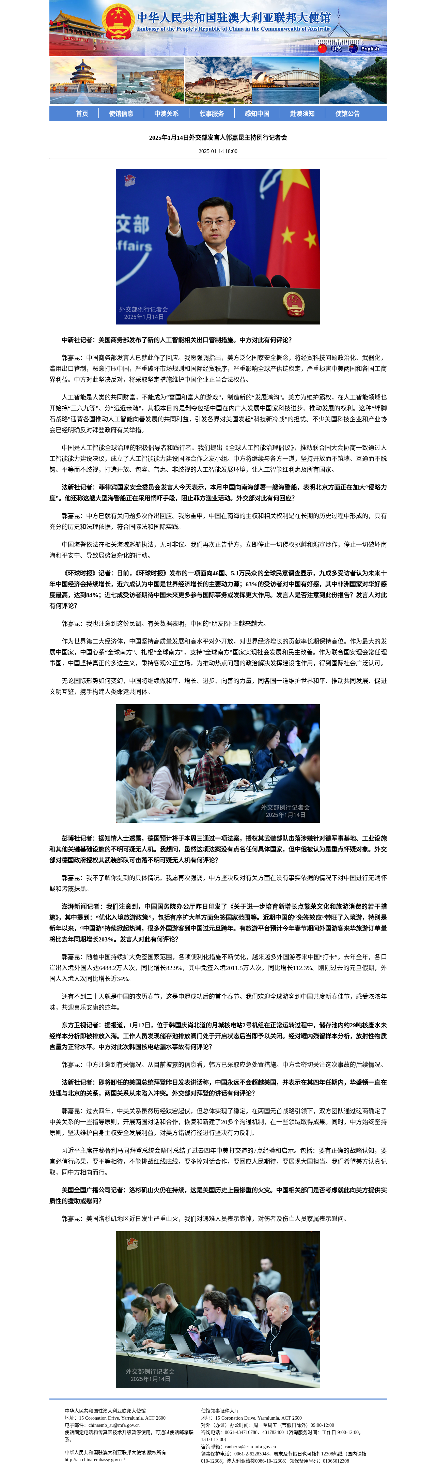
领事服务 (212, 113)
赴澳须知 (302, 113)
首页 (82, 113)
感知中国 (257, 113)
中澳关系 (166, 113)
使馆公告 (348, 113)
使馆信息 (121, 113)
